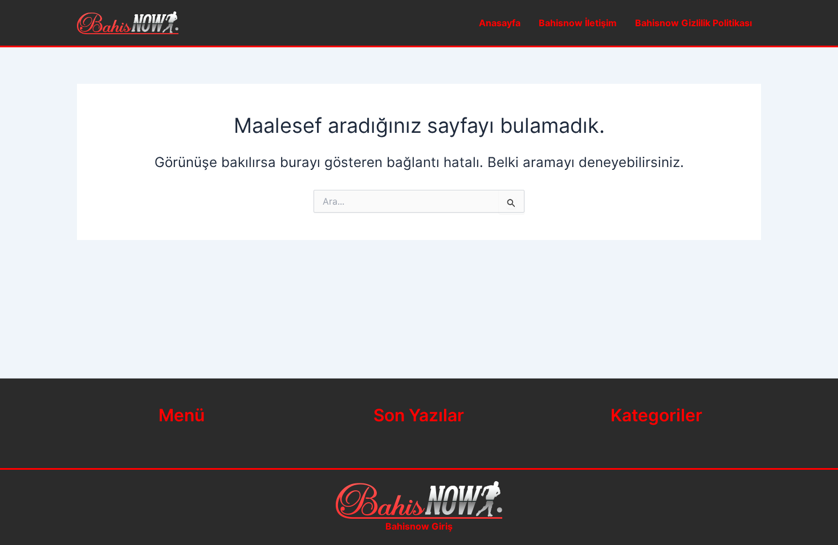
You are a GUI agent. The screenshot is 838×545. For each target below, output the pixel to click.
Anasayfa (499, 23)
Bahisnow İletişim (578, 23)
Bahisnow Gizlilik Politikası (693, 23)
